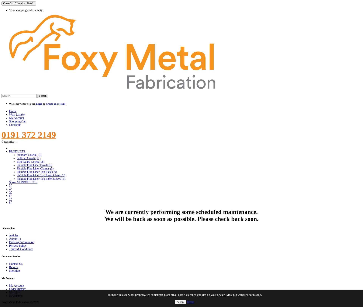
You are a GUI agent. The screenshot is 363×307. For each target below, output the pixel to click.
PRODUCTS (17, 151)
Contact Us (15, 263)
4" (10, 188)
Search (43, 95)
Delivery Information (21, 242)
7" (10, 199)
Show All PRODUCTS (23, 182)
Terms (190, 301)
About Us (15, 238)
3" (10, 185)
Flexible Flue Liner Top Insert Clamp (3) (41, 175)
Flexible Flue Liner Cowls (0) (34, 165)
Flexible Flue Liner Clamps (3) (35, 168)
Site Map (14, 270)
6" (10, 195)
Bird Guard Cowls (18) (30, 161)
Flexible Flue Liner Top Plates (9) (37, 171)
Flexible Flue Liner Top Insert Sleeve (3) (41, 178)
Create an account (55, 103)
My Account (16, 285)
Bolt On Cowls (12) (28, 158)
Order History (17, 289)
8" (10, 202)
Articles (13, 235)
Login (39, 103)
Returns (13, 267)
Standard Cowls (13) (29, 154)
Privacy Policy (17, 245)
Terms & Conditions (21, 249)
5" (10, 192)
